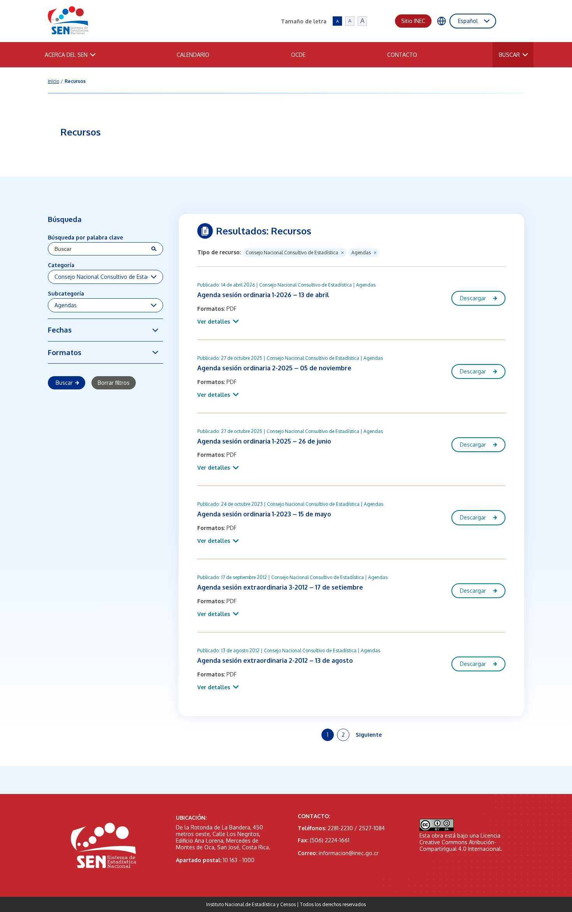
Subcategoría (66, 293)
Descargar (473, 298)
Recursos (75, 81)
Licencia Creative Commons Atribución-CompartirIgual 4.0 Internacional (460, 842)
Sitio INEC (413, 21)
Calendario (193, 54)
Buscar (509, 54)
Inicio (53, 81)
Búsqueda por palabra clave (85, 237)
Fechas (60, 329)
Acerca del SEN (66, 54)
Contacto (402, 54)
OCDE (298, 54)
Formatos (64, 352)
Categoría (61, 265)
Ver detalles (213, 321)
